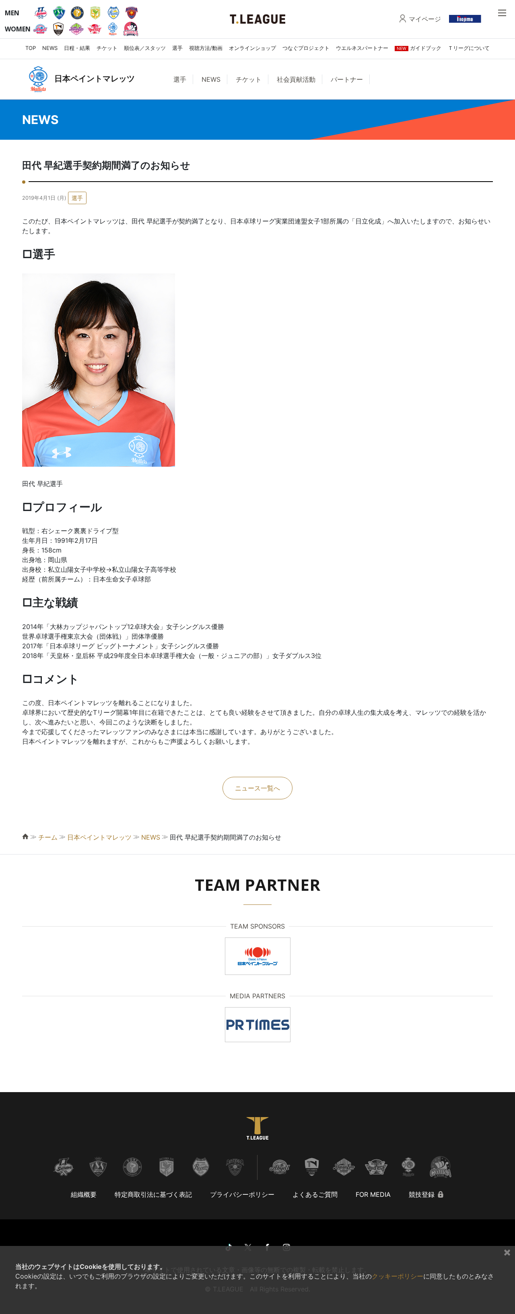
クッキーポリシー (397, 1276)
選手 (177, 48)
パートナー (347, 79)
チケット (107, 48)
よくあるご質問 (315, 1194)
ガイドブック (419, 48)
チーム (48, 837)
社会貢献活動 (296, 79)
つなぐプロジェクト (306, 48)
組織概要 (84, 1194)
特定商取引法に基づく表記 (153, 1194)
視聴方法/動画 (205, 48)
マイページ (425, 18)
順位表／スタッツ (145, 48)
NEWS (50, 48)
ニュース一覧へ (257, 788)
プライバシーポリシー (242, 1194)
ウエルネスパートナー (362, 48)
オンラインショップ (252, 48)
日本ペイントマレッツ (99, 837)
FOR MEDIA (373, 1194)
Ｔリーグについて (469, 48)
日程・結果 (77, 48)
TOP (30, 48)
